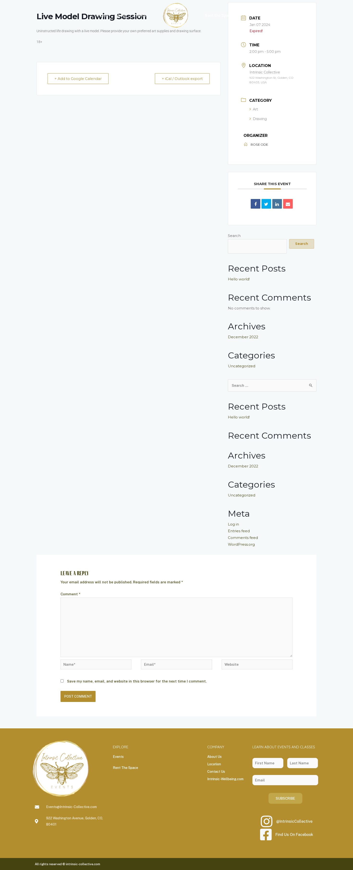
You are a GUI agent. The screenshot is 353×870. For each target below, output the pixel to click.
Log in (233, 524)
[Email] (288, 204)
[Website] (257, 665)
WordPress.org (241, 544)
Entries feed (239, 531)
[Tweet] (266, 204)
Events (140, 15)
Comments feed (243, 537)
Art (255, 109)
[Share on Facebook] (255, 204)
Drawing (260, 119)
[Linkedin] (277, 204)
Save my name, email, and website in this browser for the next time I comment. (137, 681)
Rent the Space (219, 15)
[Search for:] (272, 385)
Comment (70, 594)
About (121, 15)
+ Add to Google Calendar (78, 78)
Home (103, 15)
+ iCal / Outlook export (182, 78)
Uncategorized (241, 366)
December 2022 (243, 337)
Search (234, 235)
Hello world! (239, 279)
